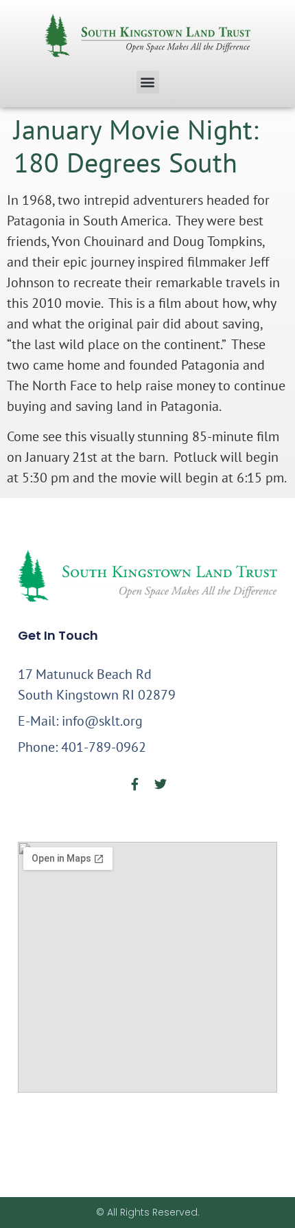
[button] (148, 82)
